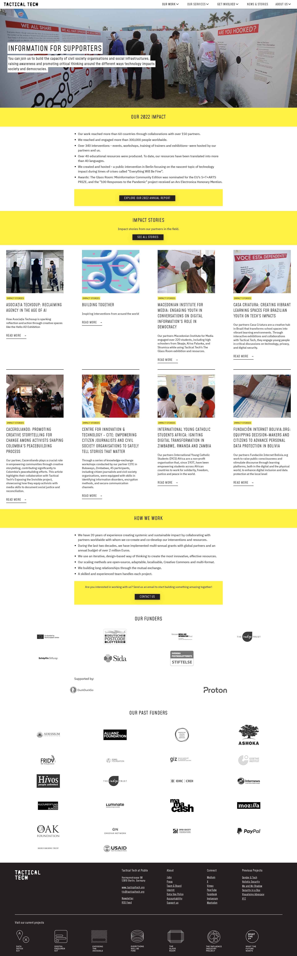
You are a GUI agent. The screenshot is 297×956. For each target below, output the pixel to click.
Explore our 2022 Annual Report (147, 198)
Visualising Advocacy (253, 894)
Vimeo (210, 886)
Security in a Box (251, 890)
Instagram (212, 898)
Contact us (147, 597)
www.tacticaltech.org (133, 887)
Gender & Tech (249, 878)
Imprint (171, 890)
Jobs (169, 877)
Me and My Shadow (252, 886)
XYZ (244, 899)
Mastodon (212, 903)
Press (170, 881)
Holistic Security (251, 882)
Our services (196, 4)
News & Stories (257, 4)
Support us (172, 903)
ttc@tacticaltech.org (133, 892)
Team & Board (174, 886)
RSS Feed (127, 902)
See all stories (148, 237)
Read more (16, 335)
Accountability (174, 898)
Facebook (212, 894)
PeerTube (212, 890)
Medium (211, 877)
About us (281, 4)
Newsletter (127, 898)
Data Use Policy (175, 894)
